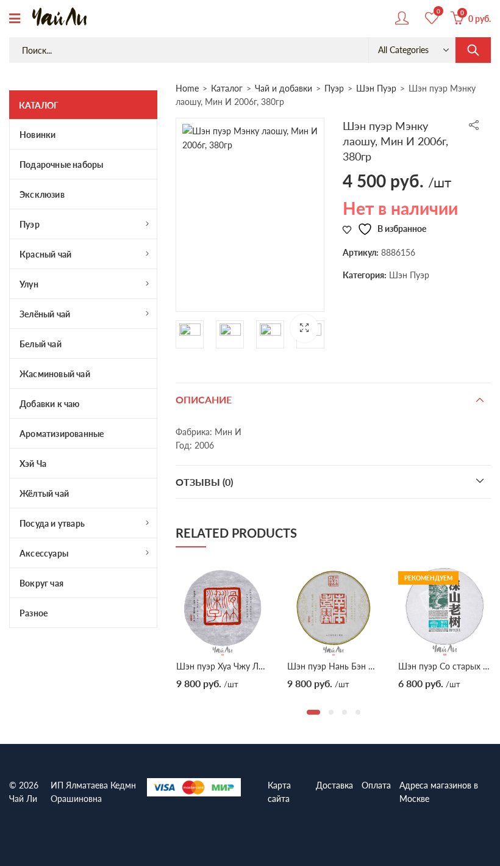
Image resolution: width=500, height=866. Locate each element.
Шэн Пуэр (376, 88)
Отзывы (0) (204, 482)
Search (473, 50)
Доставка (334, 785)
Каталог (227, 88)
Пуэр (334, 88)
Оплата (376, 785)
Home (187, 88)
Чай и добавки (283, 88)
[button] (304, 328)
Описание (204, 399)
